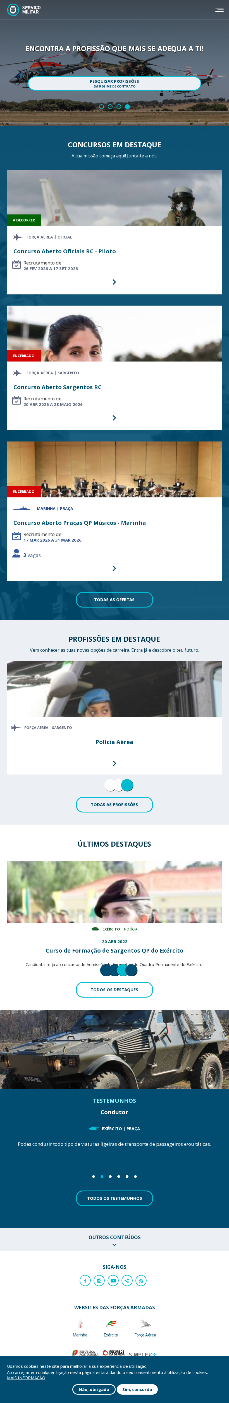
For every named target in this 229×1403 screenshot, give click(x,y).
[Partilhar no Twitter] (19, 1280)
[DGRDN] (114, 1355)
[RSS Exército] (19, 1280)
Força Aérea (145, 1335)
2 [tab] (114, 788)
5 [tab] (127, 1176)
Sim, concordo (137, 1389)
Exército (111, 1335)
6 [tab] (135, 1176)
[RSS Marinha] (6, 1280)
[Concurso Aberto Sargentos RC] (114, 368)
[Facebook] (85, 1280)
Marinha (80, 1335)
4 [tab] (127, 973)
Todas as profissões (114, 804)
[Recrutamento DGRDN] (23, 10)
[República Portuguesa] (85, 1355)
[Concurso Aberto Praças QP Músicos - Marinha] (114, 511)
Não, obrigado (94, 1389)
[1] (101, 106)
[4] (127, 106)
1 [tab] (106, 788)
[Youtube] (113, 1280)
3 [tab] (123, 788)
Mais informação (26, 1377)
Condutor (114, 1112)
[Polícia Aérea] (114, 717)
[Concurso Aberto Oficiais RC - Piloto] (114, 232)
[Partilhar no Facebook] (6, 1280)
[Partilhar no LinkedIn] (32, 1280)
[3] (118, 106)
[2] (110, 106)
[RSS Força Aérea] (32, 1280)
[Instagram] (99, 1280)
